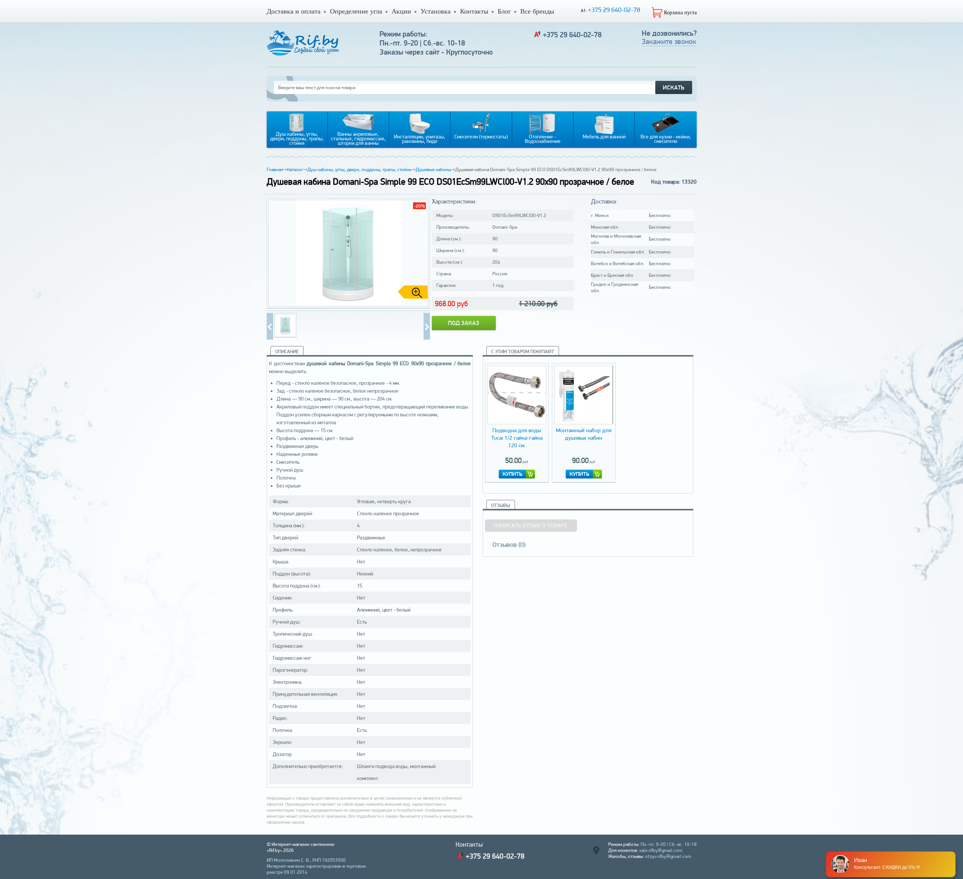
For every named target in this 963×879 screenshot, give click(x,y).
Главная (275, 169)
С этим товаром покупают (522, 351)
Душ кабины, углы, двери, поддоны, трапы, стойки (359, 169)
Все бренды (537, 11)
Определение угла (356, 11)
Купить (513, 474)
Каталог (295, 169)
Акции (401, 11)
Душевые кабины (433, 169)
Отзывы (500, 505)
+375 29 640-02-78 (614, 10)
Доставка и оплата (293, 11)
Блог (504, 11)
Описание (287, 351)
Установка (436, 11)
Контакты (474, 11)
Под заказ (463, 322)
